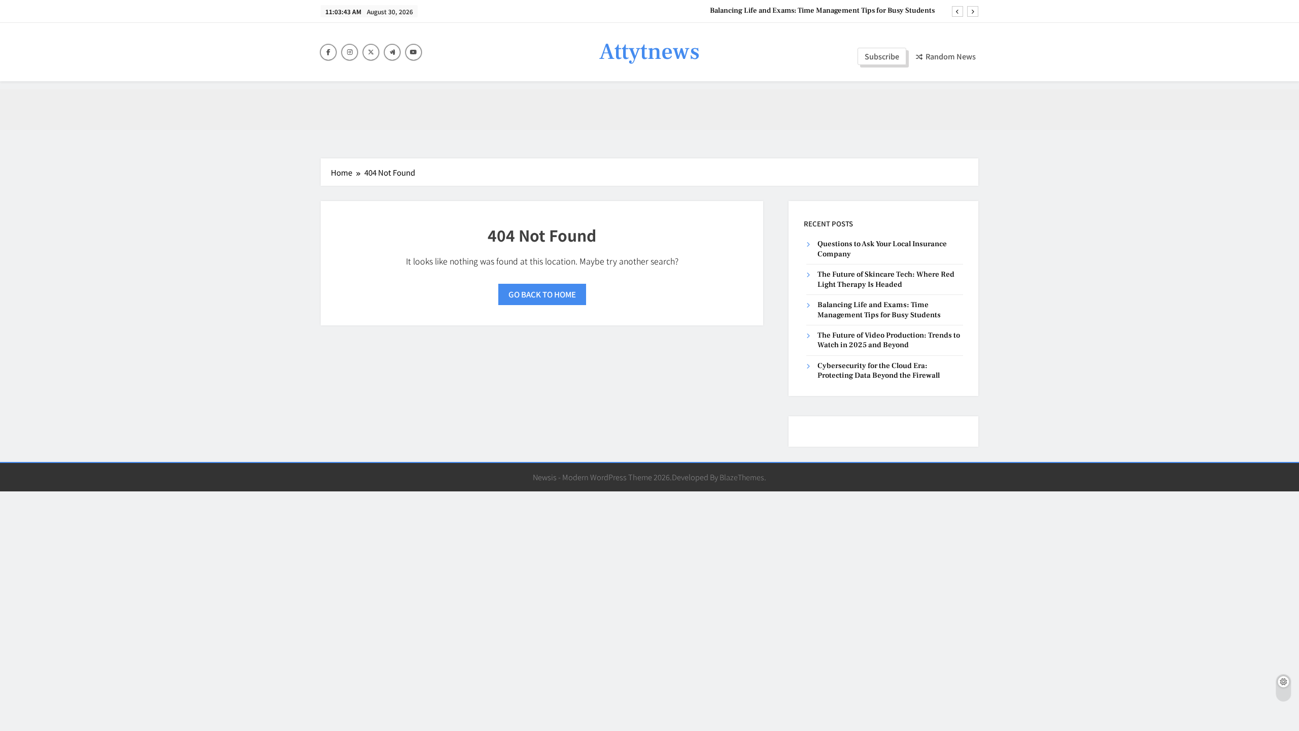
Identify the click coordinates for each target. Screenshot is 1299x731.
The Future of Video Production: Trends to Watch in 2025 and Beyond (888, 340)
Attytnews (649, 52)
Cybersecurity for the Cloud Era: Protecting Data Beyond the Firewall (878, 370)
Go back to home (542, 294)
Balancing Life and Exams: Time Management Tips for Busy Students (822, 11)
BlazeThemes (742, 477)
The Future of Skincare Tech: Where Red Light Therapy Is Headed (885, 279)
